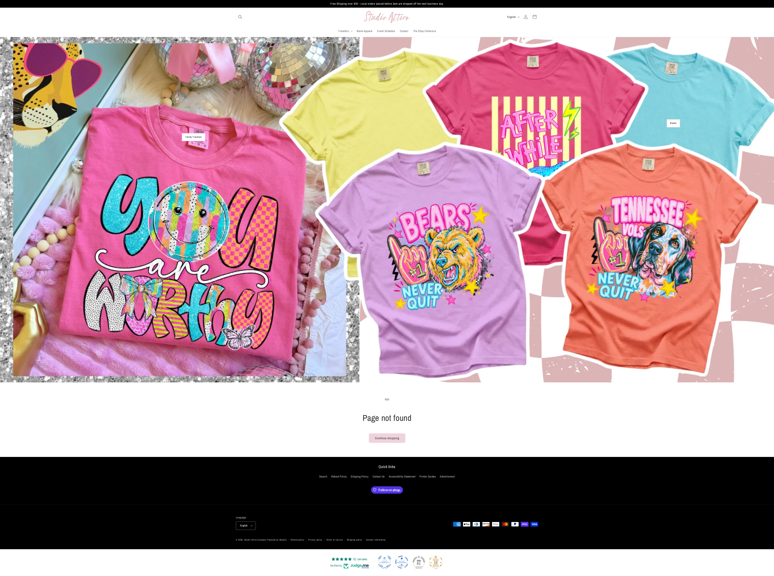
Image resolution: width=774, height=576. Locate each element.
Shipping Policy (359, 476)
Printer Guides (427, 476)
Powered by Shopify (277, 539)
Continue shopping (387, 438)
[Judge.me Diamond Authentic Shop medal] (384, 562)
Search (323, 476)
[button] (240, 16)
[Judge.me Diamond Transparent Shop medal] (401, 562)
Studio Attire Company (255, 539)
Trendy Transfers (193, 137)
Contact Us (378, 476)
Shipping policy (354, 539)
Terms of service (334, 539)
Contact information (376, 539)
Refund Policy (339, 476)
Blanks (673, 123)
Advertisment (447, 476)
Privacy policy (315, 539)
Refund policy (297, 539)
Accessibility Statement (402, 476)
